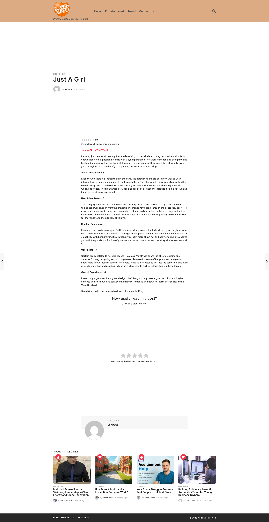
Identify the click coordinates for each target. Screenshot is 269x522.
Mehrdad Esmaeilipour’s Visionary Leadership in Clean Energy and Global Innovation (71, 492)
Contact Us (146, 11)
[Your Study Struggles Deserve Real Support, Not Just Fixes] (155, 470)
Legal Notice (68, 518)
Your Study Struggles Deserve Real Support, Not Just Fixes (155, 491)
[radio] (123, 356)
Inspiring (59, 73)
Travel (132, 11)
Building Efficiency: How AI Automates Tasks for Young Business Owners (195, 492)
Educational (58, 486)
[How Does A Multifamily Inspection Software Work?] (114, 470)
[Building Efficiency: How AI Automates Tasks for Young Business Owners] (197, 470)
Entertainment (114, 11)
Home (98, 11)
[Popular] (100, 457)
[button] (214, 11)
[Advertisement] (134, 45)
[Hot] (58, 457)
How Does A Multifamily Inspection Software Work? (111, 491)
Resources (99, 486)
